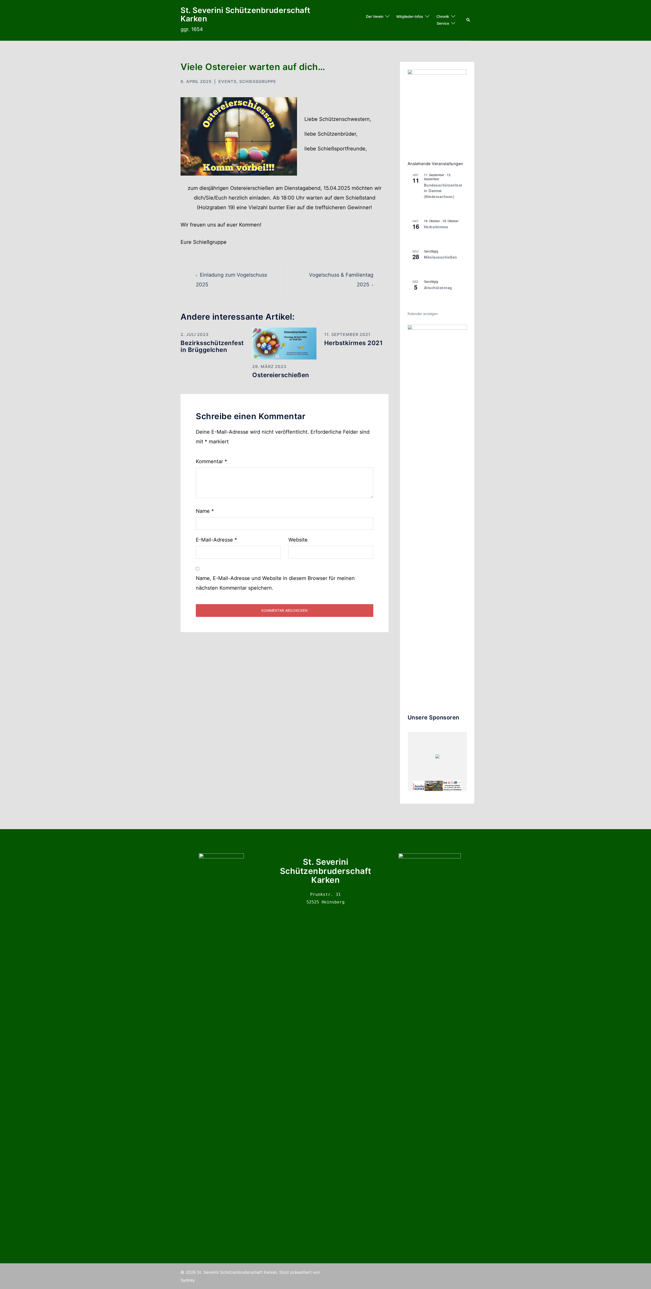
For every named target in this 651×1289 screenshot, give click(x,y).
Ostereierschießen (280, 375)
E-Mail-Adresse (216, 540)
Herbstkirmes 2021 (353, 343)
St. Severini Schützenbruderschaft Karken (245, 14)
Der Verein (374, 16)
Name (205, 511)
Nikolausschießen (440, 257)
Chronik (442, 16)
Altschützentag (438, 287)
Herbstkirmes (436, 226)
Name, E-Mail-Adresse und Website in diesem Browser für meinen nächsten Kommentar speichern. (275, 583)
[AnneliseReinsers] (415, 786)
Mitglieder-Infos (409, 16)
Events (227, 81)
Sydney (188, 1280)
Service (443, 23)
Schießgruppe (257, 81)
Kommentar (211, 461)
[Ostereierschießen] (284, 343)
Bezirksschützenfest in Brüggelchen (212, 346)
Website (298, 540)
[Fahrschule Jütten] (434, 786)
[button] (468, 20)
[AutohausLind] (452, 786)
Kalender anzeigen (423, 313)
